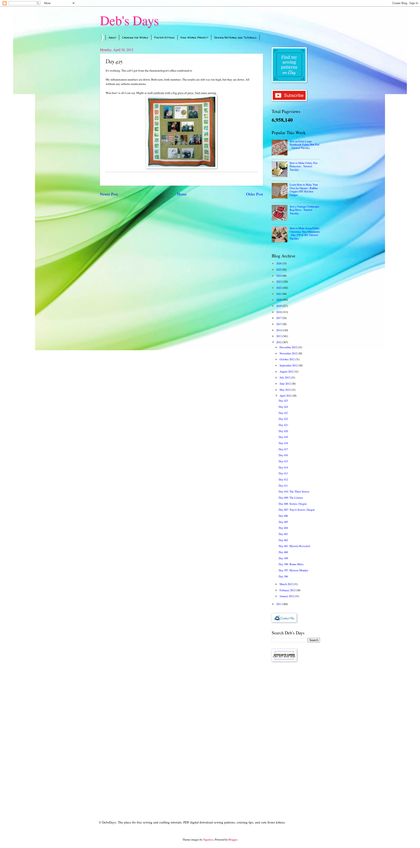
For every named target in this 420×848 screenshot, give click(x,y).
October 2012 (287, 359)
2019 (279, 306)
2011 (279, 604)
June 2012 (285, 383)
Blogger (232, 839)
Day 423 (283, 413)
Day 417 (283, 449)
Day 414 (283, 467)
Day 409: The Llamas (291, 498)
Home (182, 194)
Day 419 (283, 437)
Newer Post (109, 194)
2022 (279, 288)
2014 (279, 330)
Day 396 (283, 576)
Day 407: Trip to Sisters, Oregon (297, 510)
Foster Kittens (164, 37)
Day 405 (283, 522)
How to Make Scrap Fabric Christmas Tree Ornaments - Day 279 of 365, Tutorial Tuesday (305, 233)
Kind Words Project (194, 37)
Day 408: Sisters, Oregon (292, 504)
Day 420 (283, 431)
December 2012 (289, 347)
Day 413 (283, 473)
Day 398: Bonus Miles (291, 564)
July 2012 (285, 377)
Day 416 (283, 455)
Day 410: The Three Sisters (294, 491)
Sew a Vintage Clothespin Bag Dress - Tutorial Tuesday (304, 209)
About (112, 37)
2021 (279, 294)
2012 (279, 342)
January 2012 (287, 596)
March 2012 (286, 584)
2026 (279, 263)
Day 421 (283, 425)
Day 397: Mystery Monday (293, 570)
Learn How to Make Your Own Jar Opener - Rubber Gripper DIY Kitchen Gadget (304, 190)
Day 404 (283, 528)
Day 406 (283, 516)
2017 (279, 318)
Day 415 (283, 461)
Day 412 (283, 479)
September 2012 (289, 365)
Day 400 (283, 552)
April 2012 (286, 396)
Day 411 (283, 485)
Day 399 (283, 558)
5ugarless (208, 839)
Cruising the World (135, 37)
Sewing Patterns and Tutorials (235, 37)
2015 (279, 324)
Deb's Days (129, 20)
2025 (279, 269)
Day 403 (283, 534)
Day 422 (283, 419)
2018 (279, 312)
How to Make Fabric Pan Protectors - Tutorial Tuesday (303, 166)
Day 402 (283, 540)
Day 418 (283, 443)
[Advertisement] (296, 734)
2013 (279, 336)
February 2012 (288, 590)
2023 (279, 281)
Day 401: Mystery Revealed (294, 546)
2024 (279, 276)
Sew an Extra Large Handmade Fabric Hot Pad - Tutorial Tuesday (304, 144)
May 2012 (285, 390)
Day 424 (283, 407)
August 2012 (287, 371)
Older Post (254, 194)
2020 (279, 300)
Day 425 (283, 401)
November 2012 (289, 353)
